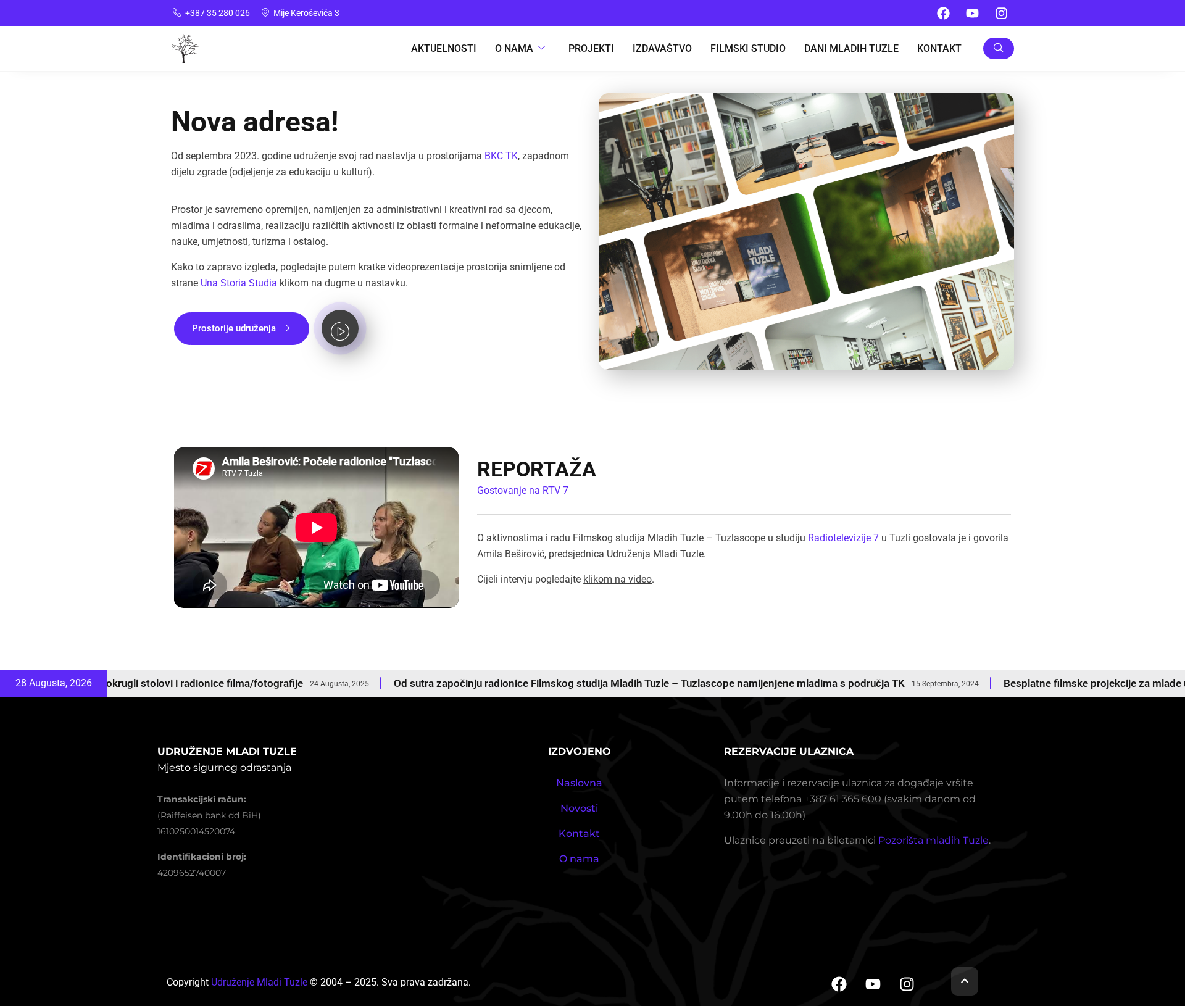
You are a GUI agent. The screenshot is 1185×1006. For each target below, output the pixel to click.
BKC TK (501, 156)
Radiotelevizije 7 (843, 538)
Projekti (591, 48)
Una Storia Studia (239, 283)
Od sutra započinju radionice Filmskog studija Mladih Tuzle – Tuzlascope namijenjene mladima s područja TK (573, 683)
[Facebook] (943, 13)
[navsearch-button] (998, 48)
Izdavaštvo (662, 48)
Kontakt (939, 48)
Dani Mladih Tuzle (851, 48)
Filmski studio (748, 48)
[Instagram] (1001, 13)
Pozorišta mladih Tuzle (933, 840)
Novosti (579, 808)
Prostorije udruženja (234, 328)
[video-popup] (340, 328)
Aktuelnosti (443, 48)
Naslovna (579, 783)
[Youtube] (972, 13)
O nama (579, 859)
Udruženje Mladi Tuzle (259, 982)
